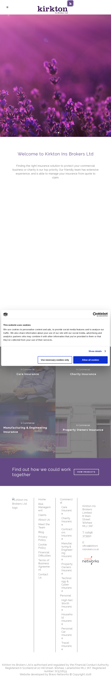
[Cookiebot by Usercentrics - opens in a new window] (95, 314)
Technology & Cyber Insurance (66, 584)
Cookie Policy (42, 546)
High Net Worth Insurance (67, 605)
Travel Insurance (66, 646)
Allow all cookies (90, 360)
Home (42, 499)
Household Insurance (67, 619)
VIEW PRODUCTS (86, 472)
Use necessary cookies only (55, 360)
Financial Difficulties (44, 554)
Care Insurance (66, 510)
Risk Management (44, 507)
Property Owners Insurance (67, 568)
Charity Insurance (66, 521)
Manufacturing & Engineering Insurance (67, 551)
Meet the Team (44, 526)
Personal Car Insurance (66, 633)
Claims (42, 515)
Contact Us (43, 576)
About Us (44, 519)
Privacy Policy (42, 538)
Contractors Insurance (66, 534)
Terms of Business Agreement (44, 565)
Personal (65, 595)
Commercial (66, 501)
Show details (95, 351)
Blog (41, 532)
